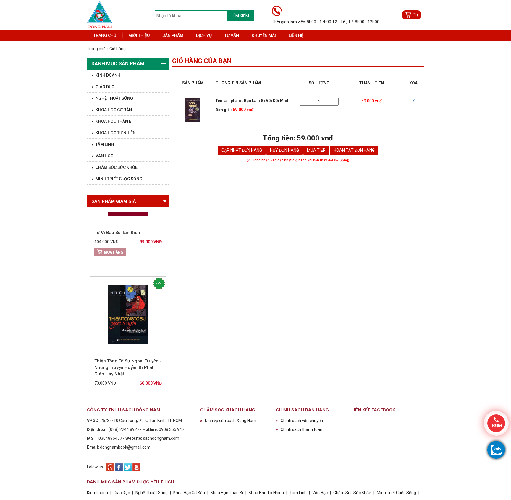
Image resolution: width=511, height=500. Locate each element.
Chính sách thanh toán (299, 429)
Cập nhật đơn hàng (241, 150)
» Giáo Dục (103, 86)
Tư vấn (231, 35)
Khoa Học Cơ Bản (189, 492)
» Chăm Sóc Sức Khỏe (115, 167)
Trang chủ (104, 35)
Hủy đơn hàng (284, 150)
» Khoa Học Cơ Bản (112, 109)
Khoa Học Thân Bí (227, 492)
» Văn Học (102, 155)
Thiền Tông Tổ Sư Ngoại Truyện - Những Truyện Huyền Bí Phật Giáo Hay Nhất (127, 358)
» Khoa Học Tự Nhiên (114, 132)
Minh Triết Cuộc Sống (396, 492)
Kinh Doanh (97, 492)
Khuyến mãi (264, 35)
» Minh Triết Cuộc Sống (117, 179)
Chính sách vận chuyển (299, 420)
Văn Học (320, 492)
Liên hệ (296, 35)
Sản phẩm (172, 35)
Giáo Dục (122, 492)
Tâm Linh (298, 492)
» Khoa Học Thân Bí (112, 121)
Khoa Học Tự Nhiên (266, 492)
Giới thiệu (139, 35)
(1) (415, 14)
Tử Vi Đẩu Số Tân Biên (117, 223)
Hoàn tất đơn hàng (354, 150)
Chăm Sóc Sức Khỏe (352, 492)
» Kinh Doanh (106, 75)
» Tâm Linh (103, 144)
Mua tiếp (316, 150)
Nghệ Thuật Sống (151, 492)
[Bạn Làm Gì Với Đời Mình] (192, 109)
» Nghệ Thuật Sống (112, 98)
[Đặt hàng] (110, 242)
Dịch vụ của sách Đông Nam (228, 420)
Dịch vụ (204, 35)
